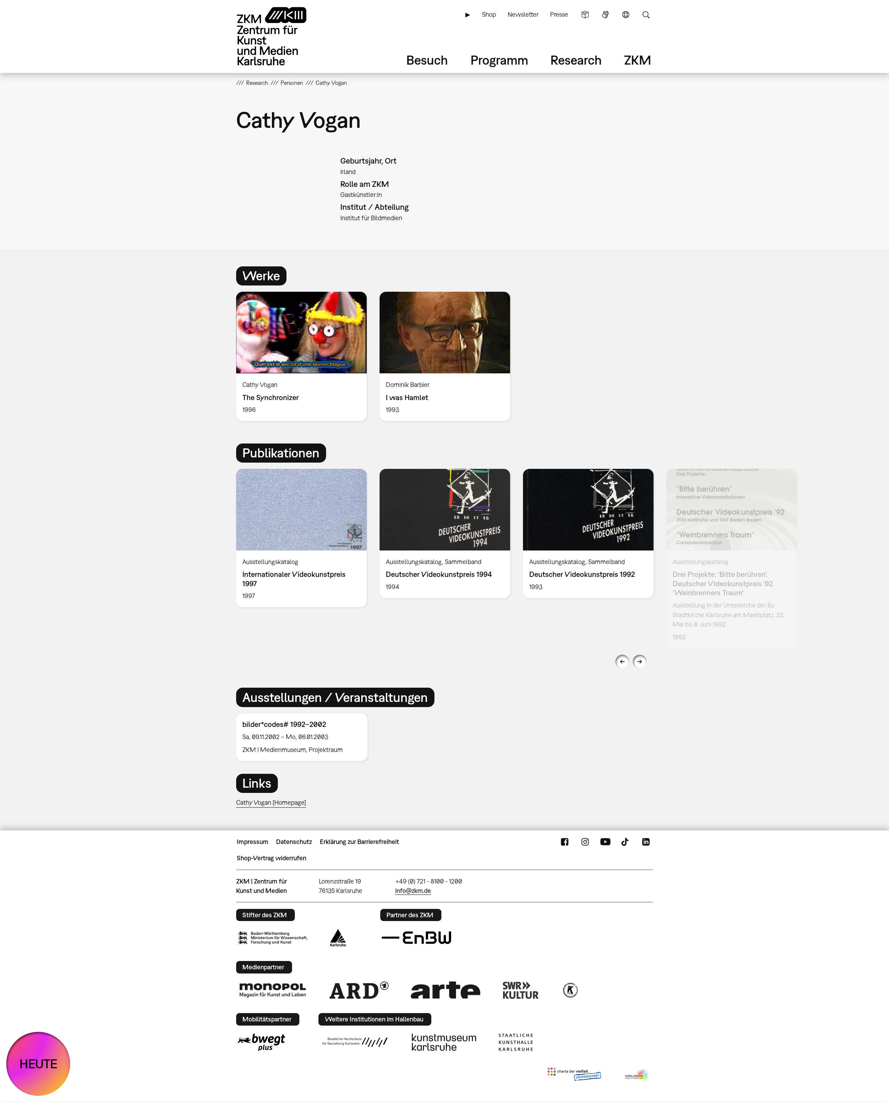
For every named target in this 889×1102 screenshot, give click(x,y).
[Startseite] (281, 36)
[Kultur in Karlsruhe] (570, 990)
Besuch (427, 59)
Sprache (626, 14)
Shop (489, 14)
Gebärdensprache (605, 14)
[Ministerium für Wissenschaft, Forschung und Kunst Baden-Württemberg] (272, 937)
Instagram (585, 842)
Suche (646, 14)
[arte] (445, 990)
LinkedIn (646, 842)
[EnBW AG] (416, 937)
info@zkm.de (413, 890)
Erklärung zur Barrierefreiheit (359, 841)
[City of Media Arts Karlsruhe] (637, 1075)
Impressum (252, 841)
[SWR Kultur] (521, 990)
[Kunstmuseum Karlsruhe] (444, 1042)
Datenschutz (294, 841)
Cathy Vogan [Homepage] (271, 802)
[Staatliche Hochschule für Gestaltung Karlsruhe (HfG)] (355, 1042)
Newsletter (523, 14)
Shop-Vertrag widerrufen (271, 858)
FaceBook (565, 842)
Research (576, 59)
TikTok (626, 842)
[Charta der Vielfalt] (574, 1075)
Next (640, 662)
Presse (559, 14)
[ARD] (359, 990)
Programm (499, 59)
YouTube (605, 842)
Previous (622, 662)
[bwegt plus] (261, 1042)
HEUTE (38, 1063)
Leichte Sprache (585, 14)
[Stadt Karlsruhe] (338, 937)
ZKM (637, 59)
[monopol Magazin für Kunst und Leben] (272, 990)
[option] (301, 356)
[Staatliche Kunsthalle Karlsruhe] (516, 1042)
